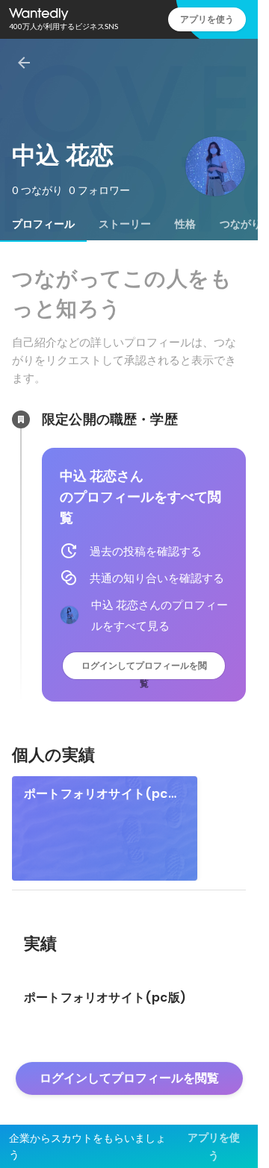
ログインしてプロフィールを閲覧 (144, 669)
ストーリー (125, 223)
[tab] (43, 224)
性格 (185, 223)
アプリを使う (207, 19)
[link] (104, 828)
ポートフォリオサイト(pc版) (96, 794)
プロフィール (43, 223)
